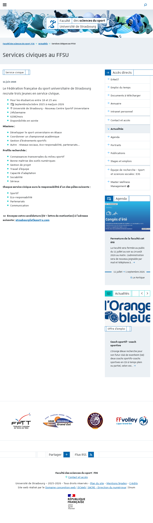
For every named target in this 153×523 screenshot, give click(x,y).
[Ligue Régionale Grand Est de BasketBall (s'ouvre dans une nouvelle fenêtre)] (58, 420)
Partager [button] (55, 455)
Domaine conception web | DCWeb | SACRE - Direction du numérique (85, 487)
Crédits (133, 483)
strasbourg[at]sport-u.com (32, 220)
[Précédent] (142, 293)
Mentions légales (117, 483)
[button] (145, 5)
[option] (127, 243)
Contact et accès (78, 477)
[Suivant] (147, 293)
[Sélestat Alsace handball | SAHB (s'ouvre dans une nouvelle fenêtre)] (95, 420)
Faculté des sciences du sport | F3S (19, 43)
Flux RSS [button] (80, 455)
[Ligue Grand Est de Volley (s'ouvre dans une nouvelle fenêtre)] (132, 420)
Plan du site (97, 483)
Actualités (43, 43)
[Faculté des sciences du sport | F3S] (52, 23)
